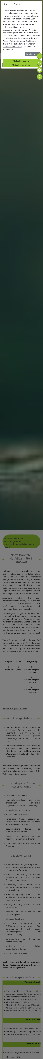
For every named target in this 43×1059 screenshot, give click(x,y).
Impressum (8, 49)
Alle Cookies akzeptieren (21, 65)
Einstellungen (30, 54)
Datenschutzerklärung (12, 46)
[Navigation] (40, 56)
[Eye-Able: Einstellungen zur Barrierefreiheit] (40, 77)
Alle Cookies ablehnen (21, 61)
